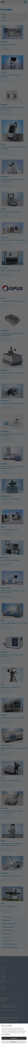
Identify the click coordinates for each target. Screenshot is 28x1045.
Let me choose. (6, 1034)
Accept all (14, 1038)
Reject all (14, 1041)
